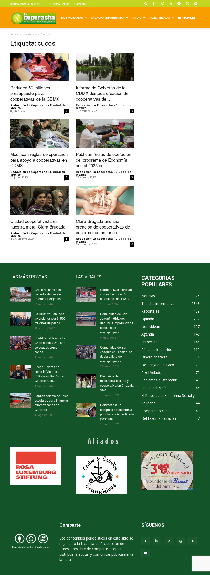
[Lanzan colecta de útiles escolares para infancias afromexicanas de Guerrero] (20, 400)
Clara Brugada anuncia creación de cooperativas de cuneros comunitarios (103, 226)
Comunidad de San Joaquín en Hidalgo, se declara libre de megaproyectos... (116, 354)
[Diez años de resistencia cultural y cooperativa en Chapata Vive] (86, 381)
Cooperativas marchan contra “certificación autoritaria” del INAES (116, 294)
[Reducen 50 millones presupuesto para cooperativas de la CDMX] (39, 67)
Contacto (80, 4)
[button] (146, 3)
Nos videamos (72, 17)
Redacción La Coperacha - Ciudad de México (38, 106)
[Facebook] (154, 3)
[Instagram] (162, 3)
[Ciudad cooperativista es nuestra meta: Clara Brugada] (39, 200)
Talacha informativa (107, 17)
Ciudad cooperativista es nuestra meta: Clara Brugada (37, 224)
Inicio (14, 34)
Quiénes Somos (59, 4)
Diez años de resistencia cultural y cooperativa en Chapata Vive (117, 383)
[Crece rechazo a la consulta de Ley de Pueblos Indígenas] (20, 294)
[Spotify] (179, 3)
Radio (137, 17)
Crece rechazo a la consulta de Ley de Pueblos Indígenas (48, 294)
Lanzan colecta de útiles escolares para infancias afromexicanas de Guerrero (52, 402)
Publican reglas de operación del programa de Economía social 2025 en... (103, 160)
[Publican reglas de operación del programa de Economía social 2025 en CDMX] (105, 133)
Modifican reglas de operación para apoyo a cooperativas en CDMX (39, 160)
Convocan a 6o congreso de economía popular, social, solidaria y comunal (117, 412)
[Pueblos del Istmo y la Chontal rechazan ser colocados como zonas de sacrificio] (20, 343)
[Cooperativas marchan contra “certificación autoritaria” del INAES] (86, 294)
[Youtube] (196, 3)
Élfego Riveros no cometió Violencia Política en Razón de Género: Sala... (49, 374)
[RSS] (170, 3)
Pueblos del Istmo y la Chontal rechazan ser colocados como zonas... (50, 345)
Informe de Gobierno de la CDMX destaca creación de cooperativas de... (102, 93)
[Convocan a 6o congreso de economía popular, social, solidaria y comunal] (86, 410)
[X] (187, 3)
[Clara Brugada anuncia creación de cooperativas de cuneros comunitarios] (105, 200)
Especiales (186, 17)
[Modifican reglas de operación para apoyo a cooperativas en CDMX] (39, 133)
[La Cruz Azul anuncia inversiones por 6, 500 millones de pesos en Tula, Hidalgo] (20, 319)
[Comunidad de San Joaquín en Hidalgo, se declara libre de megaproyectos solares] (86, 352)
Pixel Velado (160, 17)
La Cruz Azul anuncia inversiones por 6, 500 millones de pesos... (50, 318)
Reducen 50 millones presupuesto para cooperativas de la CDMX (34, 93)
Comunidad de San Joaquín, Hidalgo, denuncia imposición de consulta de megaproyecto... (116, 323)
